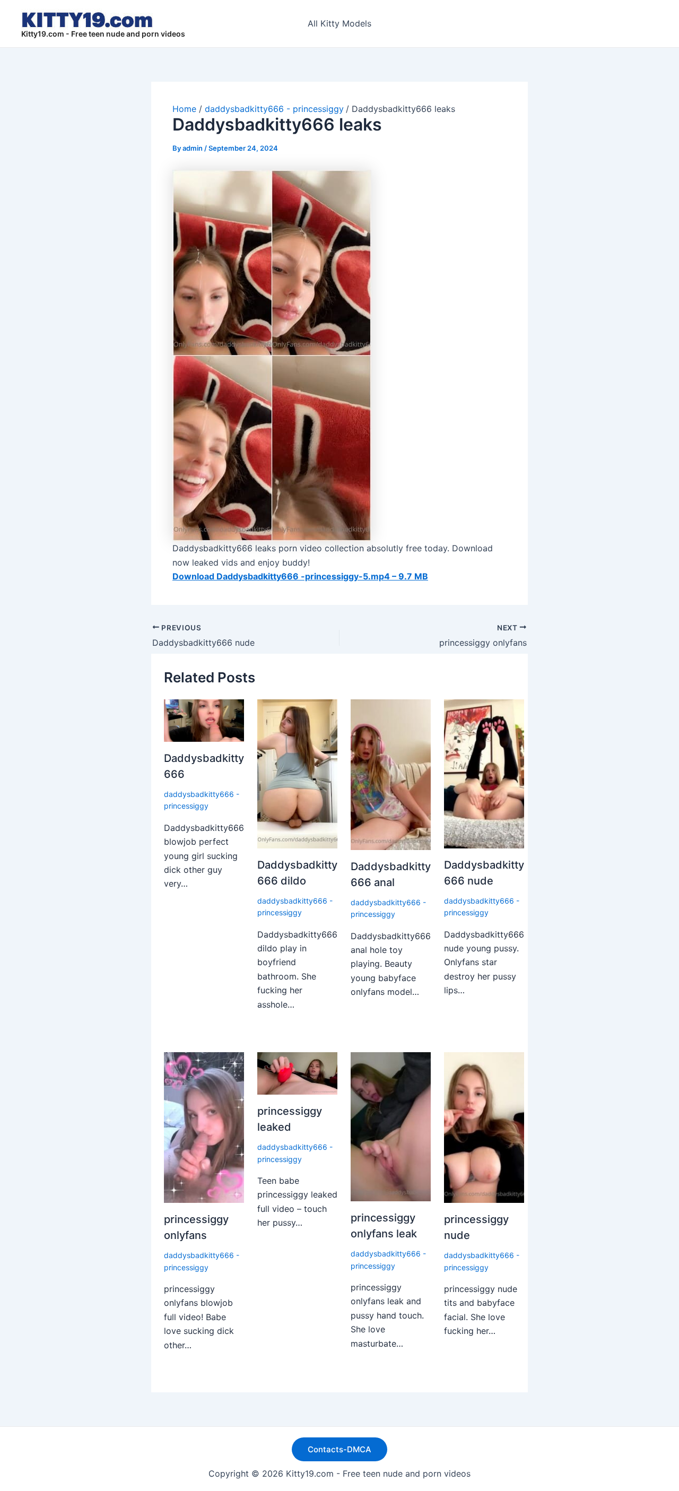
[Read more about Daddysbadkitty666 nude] (484, 773)
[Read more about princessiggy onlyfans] (204, 1126)
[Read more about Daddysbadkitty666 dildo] (297, 773)
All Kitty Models (339, 23)
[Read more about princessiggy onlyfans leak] (391, 1126)
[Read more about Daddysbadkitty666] (204, 719)
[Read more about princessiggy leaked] (297, 1072)
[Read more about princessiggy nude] (484, 1126)
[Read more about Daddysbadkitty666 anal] (391, 773)
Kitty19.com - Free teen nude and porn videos (103, 33)
